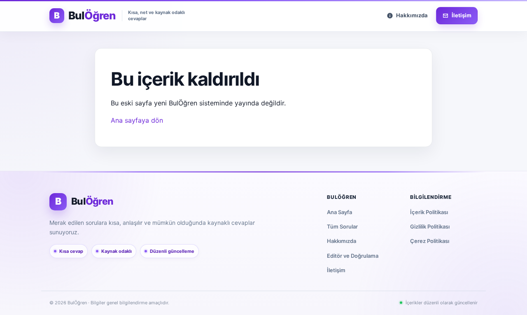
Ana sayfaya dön (137, 120)
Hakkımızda (341, 241)
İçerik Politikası (429, 212)
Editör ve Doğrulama (352, 255)
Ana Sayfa (339, 212)
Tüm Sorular (342, 226)
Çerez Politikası (429, 241)
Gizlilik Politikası (430, 226)
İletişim (336, 270)
